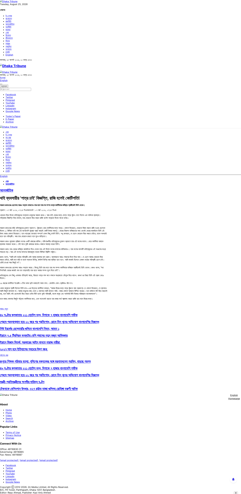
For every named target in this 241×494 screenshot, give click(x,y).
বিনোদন (8, 35)
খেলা (7, 32)
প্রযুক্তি (8, 46)
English (9, 54)
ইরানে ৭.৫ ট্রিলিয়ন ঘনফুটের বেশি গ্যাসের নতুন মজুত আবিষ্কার (34, 335)
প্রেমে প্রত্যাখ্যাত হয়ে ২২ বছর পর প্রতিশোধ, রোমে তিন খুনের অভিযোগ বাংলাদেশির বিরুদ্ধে (49, 322)
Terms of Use (13, 432)
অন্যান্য (8, 49)
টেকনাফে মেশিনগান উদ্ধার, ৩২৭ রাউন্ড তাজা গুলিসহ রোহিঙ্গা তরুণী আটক (39, 389)
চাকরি (7, 52)
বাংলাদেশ (9, 18)
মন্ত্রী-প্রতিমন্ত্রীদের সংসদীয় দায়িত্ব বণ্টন (22, 382)
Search (9, 418)
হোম (7, 132)
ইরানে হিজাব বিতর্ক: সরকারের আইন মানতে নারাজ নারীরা (30, 342)
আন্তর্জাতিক (10, 24)
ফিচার (8, 40)
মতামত (8, 29)
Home (9, 410)
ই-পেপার (9, 15)
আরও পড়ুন (4, 308)
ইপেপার (2, 77)
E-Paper (10, 119)
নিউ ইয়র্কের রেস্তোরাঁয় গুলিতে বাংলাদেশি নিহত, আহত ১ (29, 329)
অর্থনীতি (8, 27)
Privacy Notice (13, 435)
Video (9, 415)
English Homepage (234, 397)
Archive (10, 121)
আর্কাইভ (8, 168)
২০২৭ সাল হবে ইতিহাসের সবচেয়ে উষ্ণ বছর (24, 349)
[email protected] (9, 460)
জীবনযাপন (9, 38)
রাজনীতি (8, 21)
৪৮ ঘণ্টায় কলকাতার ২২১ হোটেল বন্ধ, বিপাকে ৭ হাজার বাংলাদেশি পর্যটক (39, 315)
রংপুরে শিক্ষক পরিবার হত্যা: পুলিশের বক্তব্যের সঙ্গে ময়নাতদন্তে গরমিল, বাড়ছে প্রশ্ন (45, 361)
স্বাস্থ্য (8, 43)
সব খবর (8, 137)
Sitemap (10, 438)
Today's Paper (13, 116)
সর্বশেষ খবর (4, 355)
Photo (9, 412)
